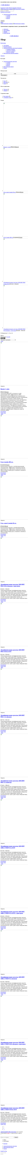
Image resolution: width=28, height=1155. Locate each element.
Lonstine (8, 15)
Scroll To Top (4, 1151)
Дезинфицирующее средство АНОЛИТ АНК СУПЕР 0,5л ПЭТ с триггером (13, 912)
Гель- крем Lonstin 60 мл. (9, 192)
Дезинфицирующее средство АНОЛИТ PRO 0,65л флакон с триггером (13, 585)
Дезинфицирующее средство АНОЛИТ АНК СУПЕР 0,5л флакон (13, 977)
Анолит (8, 17)
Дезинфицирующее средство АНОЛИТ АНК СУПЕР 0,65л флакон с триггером (13, 1043)
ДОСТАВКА (6, 30)
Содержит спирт (7, 97)
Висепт (8, 18)
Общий (5, 90)
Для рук (5, 89)
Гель (4, 81)
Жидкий (5, 82)
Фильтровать (4, 75)
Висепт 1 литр (7, 147)
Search (2, 20)
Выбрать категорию (5, 12)
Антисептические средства (10, 14)
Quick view (3, 413)
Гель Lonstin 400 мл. (8, 237)
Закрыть (3, 55)
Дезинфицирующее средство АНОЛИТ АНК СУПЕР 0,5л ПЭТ (13, 847)
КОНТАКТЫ (6, 33)
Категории (3, 43)
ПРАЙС (5, 31)
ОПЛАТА (5, 29)
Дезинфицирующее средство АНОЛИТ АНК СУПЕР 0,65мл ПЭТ (13, 1108)
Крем (4, 83)
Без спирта (6, 96)
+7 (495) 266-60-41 (5, 5)
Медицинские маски (8, 66)
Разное (5, 68)
